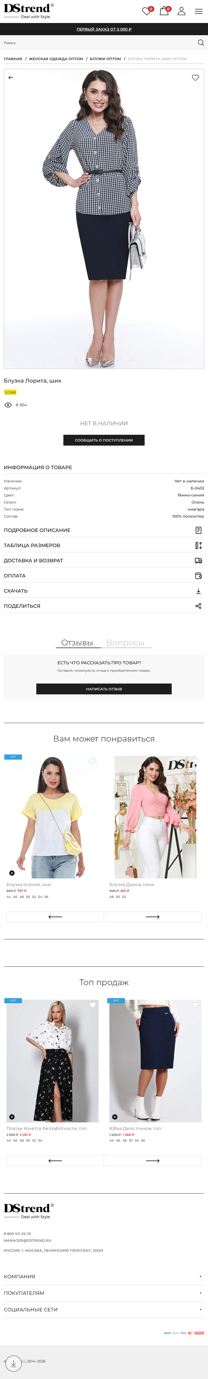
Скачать (16, 591)
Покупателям (25, 1293)
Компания (20, 1277)
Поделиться (22, 606)
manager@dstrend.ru (27, 1240)
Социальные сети (31, 1310)
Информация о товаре (38, 467)
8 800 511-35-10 (17, 1233)
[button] (75, 359)
